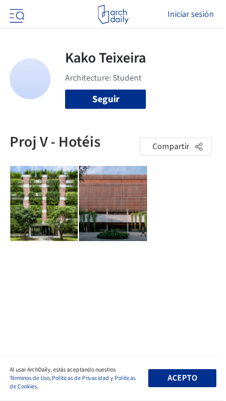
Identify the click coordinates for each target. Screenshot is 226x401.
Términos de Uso (29, 378)
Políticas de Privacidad (80, 378)
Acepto (182, 378)
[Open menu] (15, 14)
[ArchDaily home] (113, 14)
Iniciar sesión (191, 14)
